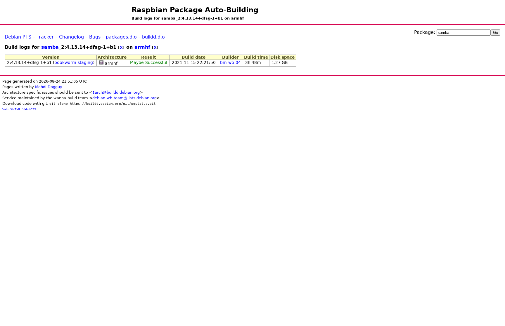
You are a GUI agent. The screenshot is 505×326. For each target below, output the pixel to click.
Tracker (45, 37)
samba (50, 47)
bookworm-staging (73, 62)
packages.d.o (121, 37)
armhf (142, 47)
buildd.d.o (153, 37)
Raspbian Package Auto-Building (195, 10)
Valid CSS (29, 109)
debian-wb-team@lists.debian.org (124, 98)
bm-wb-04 (230, 62)
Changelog (71, 37)
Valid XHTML (11, 109)
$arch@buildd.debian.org (116, 92)
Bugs (95, 37)
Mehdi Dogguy (48, 87)
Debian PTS (18, 37)
